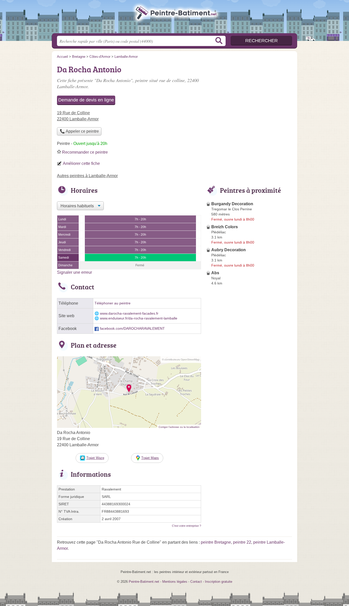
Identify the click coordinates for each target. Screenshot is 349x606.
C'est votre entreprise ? (186, 525)
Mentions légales (174, 582)
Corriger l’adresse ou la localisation (179, 427)
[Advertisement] (249, 98)
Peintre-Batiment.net (174, 18)
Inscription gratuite (218, 582)
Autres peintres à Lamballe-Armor (87, 176)
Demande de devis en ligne (86, 99)
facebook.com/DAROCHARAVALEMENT (132, 328)
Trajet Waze (95, 458)
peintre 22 (242, 542)
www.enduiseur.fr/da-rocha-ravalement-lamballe (138, 318)
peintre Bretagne (216, 542)
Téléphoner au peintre (113, 303)
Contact (196, 582)
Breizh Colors (224, 227)
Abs (215, 273)
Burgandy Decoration (232, 204)
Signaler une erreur (74, 272)
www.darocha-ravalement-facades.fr (129, 313)
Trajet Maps (150, 458)
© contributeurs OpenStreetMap (181, 359)
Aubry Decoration (228, 250)
